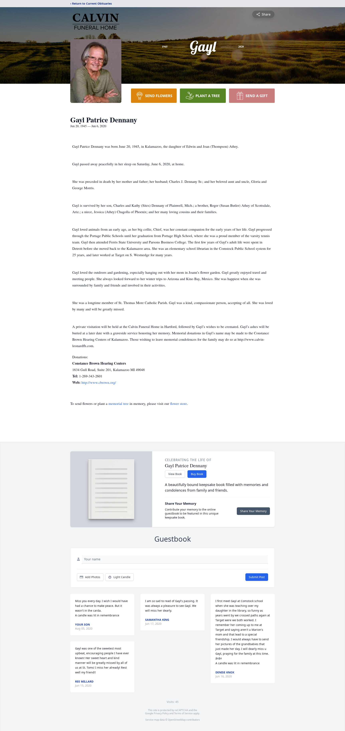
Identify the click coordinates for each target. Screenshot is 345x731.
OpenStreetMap (177, 719)
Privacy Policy (161, 713)
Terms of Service (183, 713)
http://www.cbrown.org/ (98, 382)
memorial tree (118, 403)
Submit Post (257, 577)
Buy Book (197, 474)
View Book (175, 474)
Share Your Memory (253, 511)
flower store (178, 403)
